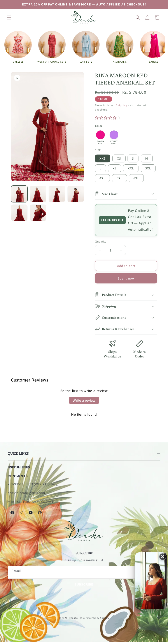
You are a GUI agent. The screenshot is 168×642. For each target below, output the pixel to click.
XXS (103, 158)
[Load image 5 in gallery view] (19, 212)
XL (115, 168)
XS (119, 158)
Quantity (100, 241)
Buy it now (126, 278)
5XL (119, 178)
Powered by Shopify (97, 618)
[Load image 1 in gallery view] (19, 194)
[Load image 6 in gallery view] (38, 212)
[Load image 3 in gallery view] (57, 194)
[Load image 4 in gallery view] (75, 194)
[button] (9, 17)
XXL (131, 168)
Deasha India (77, 618)
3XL (148, 168)
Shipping (122, 105)
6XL (136, 178)
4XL (102, 178)
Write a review (84, 400)
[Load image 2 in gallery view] (38, 194)
